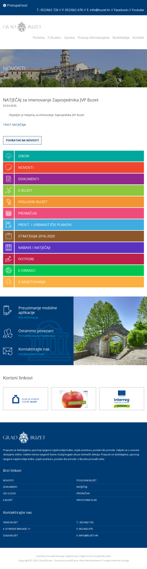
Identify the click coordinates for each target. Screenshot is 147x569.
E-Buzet (25, 190)
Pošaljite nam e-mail (31, 354)
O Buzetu (54, 37)
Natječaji (82, 487)
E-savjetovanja (31, 282)
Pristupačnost (17, 5)
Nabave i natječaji (34, 247)
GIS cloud (9, 493)
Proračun (27, 213)
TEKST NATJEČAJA (14, 124)
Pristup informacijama (93, 37)
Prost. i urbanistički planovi (45, 224)
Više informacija (28, 317)
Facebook (121, 10)
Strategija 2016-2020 (36, 236)
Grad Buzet (22, 26)
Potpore (26, 259)
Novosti (25, 167)
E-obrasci (26, 270)
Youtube (138, 10)
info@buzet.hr (100, 10)
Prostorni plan (87, 500)
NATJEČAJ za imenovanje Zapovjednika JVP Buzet (51, 100)
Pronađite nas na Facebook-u (36, 336)
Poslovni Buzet (32, 201)
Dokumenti (28, 179)
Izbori (23, 156)
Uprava (69, 37)
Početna (39, 37)
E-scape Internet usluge (115, 560)
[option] (25, 398)
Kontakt (138, 37)
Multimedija (121, 37)
